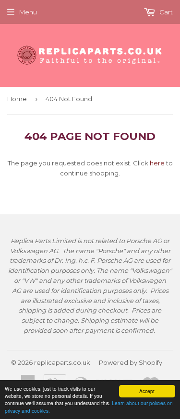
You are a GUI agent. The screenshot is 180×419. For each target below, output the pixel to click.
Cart (165, 12)
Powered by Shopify (130, 362)
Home (17, 99)
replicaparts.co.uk (62, 362)
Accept (147, 391)
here (157, 163)
